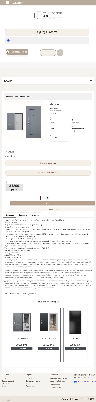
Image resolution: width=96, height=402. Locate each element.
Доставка (23, 215)
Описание (10, 215)
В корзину (51, 204)
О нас (4, 378)
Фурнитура (30, 386)
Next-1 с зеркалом (49, 338)
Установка (29, 383)
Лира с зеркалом (21, 338)
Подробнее (22, 348)
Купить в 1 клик (53, 209)
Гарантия (29, 378)
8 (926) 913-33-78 (47, 32)
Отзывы (35, 215)
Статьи (4, 386)
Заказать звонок (19, 51)
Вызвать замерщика (48, 172)
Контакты (5, 383)
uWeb (8, 400)
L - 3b (75, 338)
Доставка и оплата (33, 381)
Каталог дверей (8, 381)
